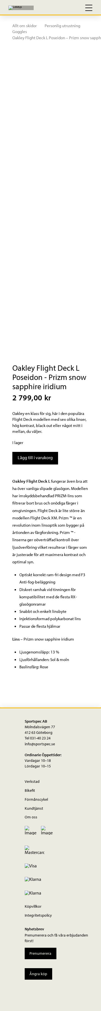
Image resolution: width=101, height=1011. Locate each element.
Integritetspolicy (38, 915)
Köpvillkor (33, 906)
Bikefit (30, 790)
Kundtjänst (34, 808)
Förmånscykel (36, 799)
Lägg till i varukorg (35, 457)
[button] (64, 8)
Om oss (31, 816)
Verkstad (32, 781)
